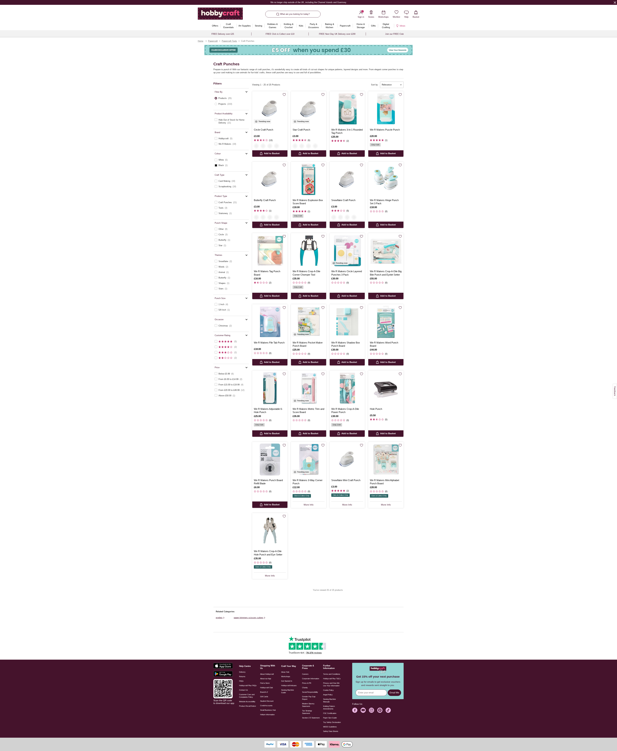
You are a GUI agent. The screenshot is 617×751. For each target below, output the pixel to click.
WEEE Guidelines (330, 727)
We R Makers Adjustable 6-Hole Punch (268, 410)
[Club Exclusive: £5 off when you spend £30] (308, 50)
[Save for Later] (284, 94)
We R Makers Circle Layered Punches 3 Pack (346, 273)
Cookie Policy (328, 690)
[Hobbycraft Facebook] (354, 710)
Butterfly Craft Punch (265, 200)
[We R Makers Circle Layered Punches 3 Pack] (347, 250)
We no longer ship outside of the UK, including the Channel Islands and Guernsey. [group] (308, 2)
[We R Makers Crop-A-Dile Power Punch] (347, 388)
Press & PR (306, 683)
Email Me (394, 692)
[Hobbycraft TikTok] (388, 710)
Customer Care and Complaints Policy (247, 696)
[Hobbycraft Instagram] (371, 710)
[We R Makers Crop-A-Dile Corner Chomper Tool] (308, 250)
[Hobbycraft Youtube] (363, 710)
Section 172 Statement (311, 718)
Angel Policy (328, 695)
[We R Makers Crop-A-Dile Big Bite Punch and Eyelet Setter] (385, 250)
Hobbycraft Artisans (289, 685)
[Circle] (256, 146)
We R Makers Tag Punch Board (267, 273)
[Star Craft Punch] (308, 109)
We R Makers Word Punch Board (384, 344)
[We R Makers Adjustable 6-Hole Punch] (269, 388)
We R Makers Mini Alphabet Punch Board (384, 482)
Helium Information (267, 715)
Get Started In (286, 681)
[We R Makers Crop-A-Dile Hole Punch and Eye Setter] (269, 530)
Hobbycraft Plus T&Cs (332, 679)
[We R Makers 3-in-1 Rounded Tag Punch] (347, 109)
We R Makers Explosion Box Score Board (308, 202)
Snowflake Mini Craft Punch (345, 480)
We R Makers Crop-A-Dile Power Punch (345, 410)
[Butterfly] (269, 146)
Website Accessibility (247, 702)
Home (200, 41)
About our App (265, 679)
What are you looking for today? (295, 14)
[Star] (263, 146)
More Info (308, 504)
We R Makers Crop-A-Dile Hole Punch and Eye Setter (268, 553)
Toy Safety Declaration (332, 722)
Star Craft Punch (301, 129)
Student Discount (266, 701)
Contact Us (243, 690)
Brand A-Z (264, 692)
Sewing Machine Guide (287, 691)
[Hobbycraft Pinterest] (379, 710)
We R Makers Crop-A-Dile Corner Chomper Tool (306, 273)
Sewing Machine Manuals (329, 700)
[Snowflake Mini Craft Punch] (347, 459)
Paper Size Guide (330, 718)
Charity (305, 688)
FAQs (241, 681)
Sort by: (374, 84)
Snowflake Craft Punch (343, 200)
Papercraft (213, 41)
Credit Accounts (266, 706)
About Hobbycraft (267, 674)
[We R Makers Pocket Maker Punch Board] (308, 321)
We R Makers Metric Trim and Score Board (308, 410)
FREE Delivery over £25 (222, 34)
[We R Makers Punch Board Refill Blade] (269, 459)
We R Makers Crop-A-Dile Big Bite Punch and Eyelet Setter (386, 273)
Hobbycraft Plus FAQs (248, 685)
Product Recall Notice (247, 706)
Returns (242, 676)
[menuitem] (215, 25)
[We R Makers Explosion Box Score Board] (308, 179)
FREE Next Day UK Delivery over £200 (337, 34)
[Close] (615, 2)
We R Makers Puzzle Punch (385, 129)
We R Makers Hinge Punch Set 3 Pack (384, 202)
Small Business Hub (268, 710)
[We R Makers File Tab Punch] (269, 321)
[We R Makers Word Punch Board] (385, 321)
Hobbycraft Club (266, 688)
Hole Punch (376, 409)
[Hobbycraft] (220, 14)
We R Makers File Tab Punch (269, 342)
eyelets (219, 617)
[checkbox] (231, 121)
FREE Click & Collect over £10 (280, 34)
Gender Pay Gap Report (308, 698)
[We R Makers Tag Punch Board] (269, 250)
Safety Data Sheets (330, 731)
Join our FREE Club (394, 34)
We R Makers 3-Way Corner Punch (307, 482)
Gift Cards (264, 697)
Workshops (285, 676)
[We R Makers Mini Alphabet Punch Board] (385, 459)
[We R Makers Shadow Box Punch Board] (347, 321)
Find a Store (265, 683)
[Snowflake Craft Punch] (347, 179)
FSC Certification (329, 713)
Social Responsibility (310, 692)
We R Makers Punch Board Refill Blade (268, 482)
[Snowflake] (276, 146)
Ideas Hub (285, 672)
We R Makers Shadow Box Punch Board (345, 344)
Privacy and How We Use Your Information (331, 684)
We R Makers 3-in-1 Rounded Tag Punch (347, 131)
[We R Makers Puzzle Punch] (385, 109)
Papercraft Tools (229, 41)
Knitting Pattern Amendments (329, 707)
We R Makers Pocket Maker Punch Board (308, 344)
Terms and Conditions (331, 674)
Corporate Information (310, 679)
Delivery (242, 672)
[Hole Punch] (385, 388)
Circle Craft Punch (263, 129)
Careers (305, 674)
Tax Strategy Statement (307, 712)
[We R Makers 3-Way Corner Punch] (308, 459)
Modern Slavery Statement (308, 705)
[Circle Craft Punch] (269, 109)
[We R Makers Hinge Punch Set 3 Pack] (385, 179)
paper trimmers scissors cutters (248, 617)
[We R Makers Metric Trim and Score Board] (308, 388)
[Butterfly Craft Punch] (269, 179)
